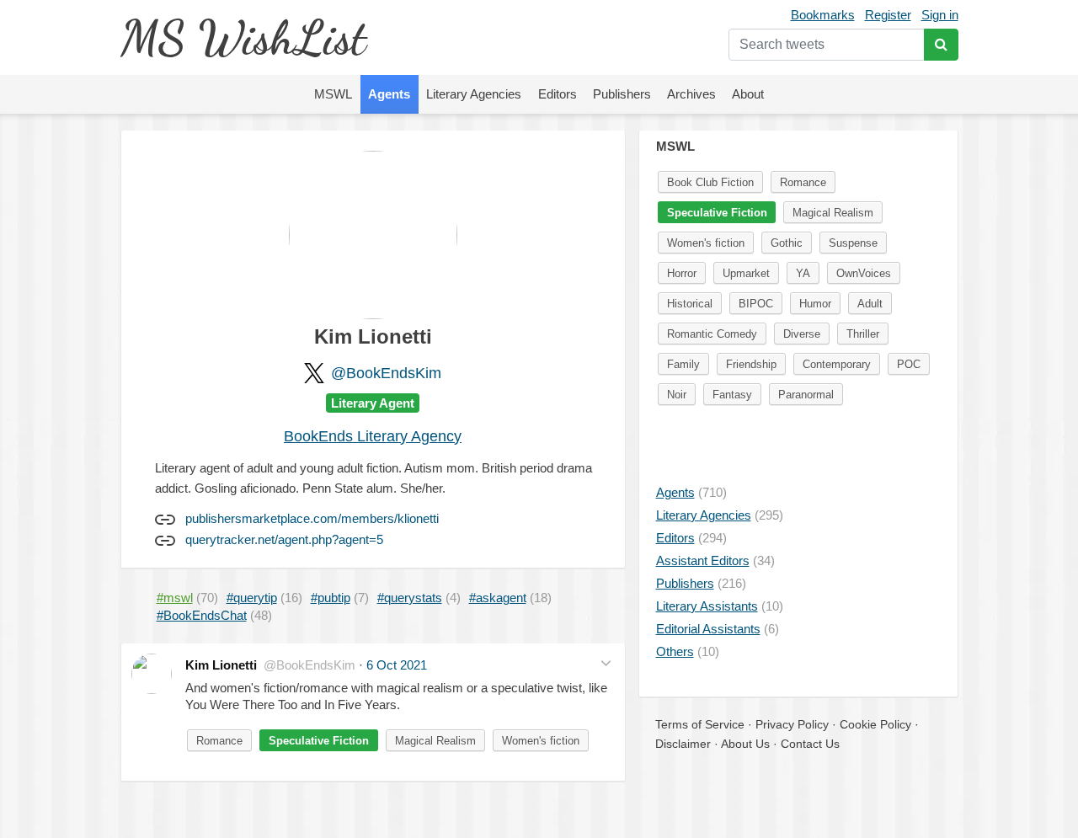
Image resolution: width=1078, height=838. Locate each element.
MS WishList (243, 37)
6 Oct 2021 (396, 665)
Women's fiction (540, 740)
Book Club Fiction (710, 182)
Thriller (862, 334)
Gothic (787, 243)
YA (803, 273)
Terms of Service (699, 724)
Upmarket (746, 273)
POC (909, 364)
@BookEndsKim (386, 373)
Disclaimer (683, 743)
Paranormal (806, 394)
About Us (745, 743)
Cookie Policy (875, 724)
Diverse (801, 334)
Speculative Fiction (319, 740)
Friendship (751, 364)
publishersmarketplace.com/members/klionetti (312, 518)
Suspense (853, 243)
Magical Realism (435, 740)
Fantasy (732, 394)
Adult (870, 303)
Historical (689, 303)
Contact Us (810, 743)
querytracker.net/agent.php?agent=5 (284, 539)
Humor (815, 303)
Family (683, 364)
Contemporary (837, 364)
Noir (676, 394)
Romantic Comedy (712, 334)
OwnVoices (863, 273)
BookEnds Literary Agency (373, 436)
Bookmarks (823, 15)
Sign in (939, 15)
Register (888, 15)
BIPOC (756, 303)
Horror (681, 273)
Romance (219, 740)
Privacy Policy (792, 724)
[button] (606, 663)
